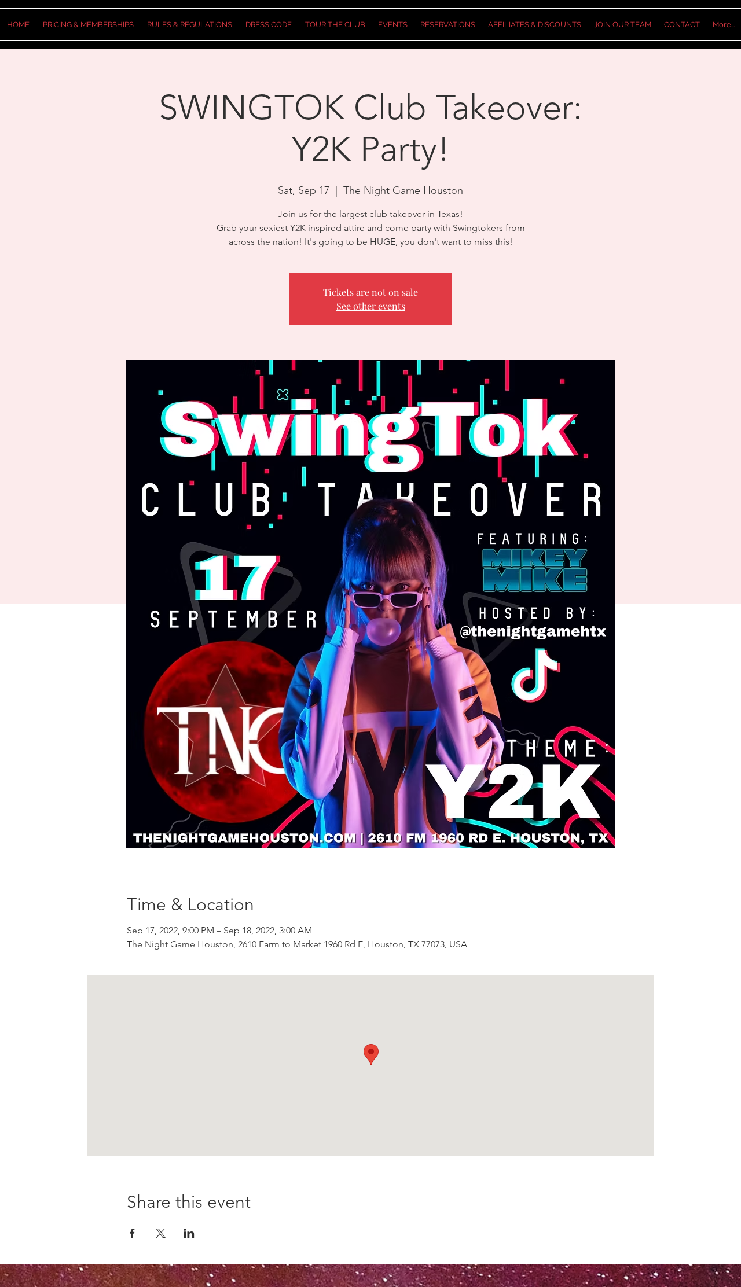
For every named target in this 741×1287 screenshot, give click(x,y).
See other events (370, 306)
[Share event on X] (160, 1233)
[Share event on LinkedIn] (189, 1233)
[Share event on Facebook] (132, 1233)
